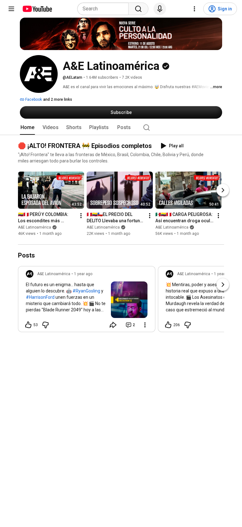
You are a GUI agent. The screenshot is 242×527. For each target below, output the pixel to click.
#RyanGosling (86, 290)
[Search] (138, 9)
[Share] (113, 325)
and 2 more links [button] (57, 99)
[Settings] (194, 9)
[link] (86, 301)
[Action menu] (145, 325)
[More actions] (81, 216)
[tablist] (121, 127)
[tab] (27, 127)
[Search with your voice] (159, 9)
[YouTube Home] (37, 9)
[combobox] (105, 9)
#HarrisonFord (40, 297)
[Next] (222, 190)
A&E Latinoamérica (34, 227)
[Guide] (11, 9)
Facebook (33, 99)
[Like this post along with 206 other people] (168, 325)
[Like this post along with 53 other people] (28, 325)
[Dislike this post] (45, 325)
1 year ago (83, 274)
